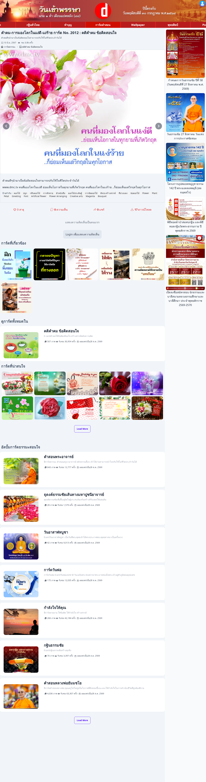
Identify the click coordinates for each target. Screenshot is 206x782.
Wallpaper (138, 25)
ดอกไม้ (17, 193)
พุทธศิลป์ (173, 25)
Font (26, 196)
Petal (6, 196)
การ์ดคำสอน (102, 25)
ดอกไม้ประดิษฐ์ (75, 193)
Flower (145, 193)
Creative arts (76, 196)
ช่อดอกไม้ (134, 193)
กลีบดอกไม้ (35, 193)
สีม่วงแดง (123, 193)
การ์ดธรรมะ (10, 46)
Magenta (90, 196)
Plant (154, 193)
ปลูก (25, 193)
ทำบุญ (68, 25)
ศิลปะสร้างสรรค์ (108, 193)
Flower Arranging (58, 196)
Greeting (16, 196)
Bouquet (102, 196)
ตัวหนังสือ (60, 193)
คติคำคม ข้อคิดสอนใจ (32, 46)
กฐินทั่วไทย (33, 25)
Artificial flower (38, 196)
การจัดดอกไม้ (91, 193)
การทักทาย (48, 193)
